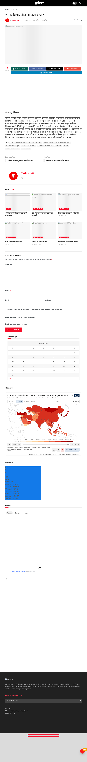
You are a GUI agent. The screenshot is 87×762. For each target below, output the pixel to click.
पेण (16, 9)
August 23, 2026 (9, 218)
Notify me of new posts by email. (16, 324)
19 (33, 366)
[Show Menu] (6, 3)
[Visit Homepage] (40, 3)
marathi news (48, 142)
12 (33, 361)
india (12, 142)
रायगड (12, 9)
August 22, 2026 (62, 215)
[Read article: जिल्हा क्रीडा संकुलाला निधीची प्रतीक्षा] (70, 202)
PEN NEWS (57, 146)
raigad (66, 146)
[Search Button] (80, 3)
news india (31, 146)
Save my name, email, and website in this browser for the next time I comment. (34, 310)
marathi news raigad (62, 142)
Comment (9, 264)
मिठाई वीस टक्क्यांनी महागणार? (13, 241)
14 (54, 361)
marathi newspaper (12, 146)
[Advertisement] (43, 93)
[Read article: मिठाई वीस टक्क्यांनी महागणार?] (17, 230)
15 (64, 361)
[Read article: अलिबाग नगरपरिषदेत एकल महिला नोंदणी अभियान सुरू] (17, 202)
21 (54, 366)
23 (74, 366)
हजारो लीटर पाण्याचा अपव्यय (39, 241)
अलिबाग (9, 209)
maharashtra (36, 142)
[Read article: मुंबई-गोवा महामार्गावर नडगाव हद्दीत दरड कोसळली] (44, 202)
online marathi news (45, 146)
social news (26, 149)
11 (23, 361)
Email (8, 300)
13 (43, 361)
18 (23, 366)
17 (12, 366)
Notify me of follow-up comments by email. (20, 317)
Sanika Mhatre (16, 20)
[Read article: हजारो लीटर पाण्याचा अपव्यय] (44, 230)
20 (43, 366)
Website (48, 300)
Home (7, 9)
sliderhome (38, 209)
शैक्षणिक (45, 20)
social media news (12, 149)
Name (8, 291)
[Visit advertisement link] (43, 747)
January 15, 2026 (30, 20)
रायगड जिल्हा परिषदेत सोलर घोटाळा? (68, 241)
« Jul (9, 378)
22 (64, 366)
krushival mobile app (23, 142)
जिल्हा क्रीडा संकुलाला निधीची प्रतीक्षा (68, 213)
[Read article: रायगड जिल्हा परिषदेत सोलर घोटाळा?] (70, 230)
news (23, 146)
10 (12, 361)
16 (74, 361)
